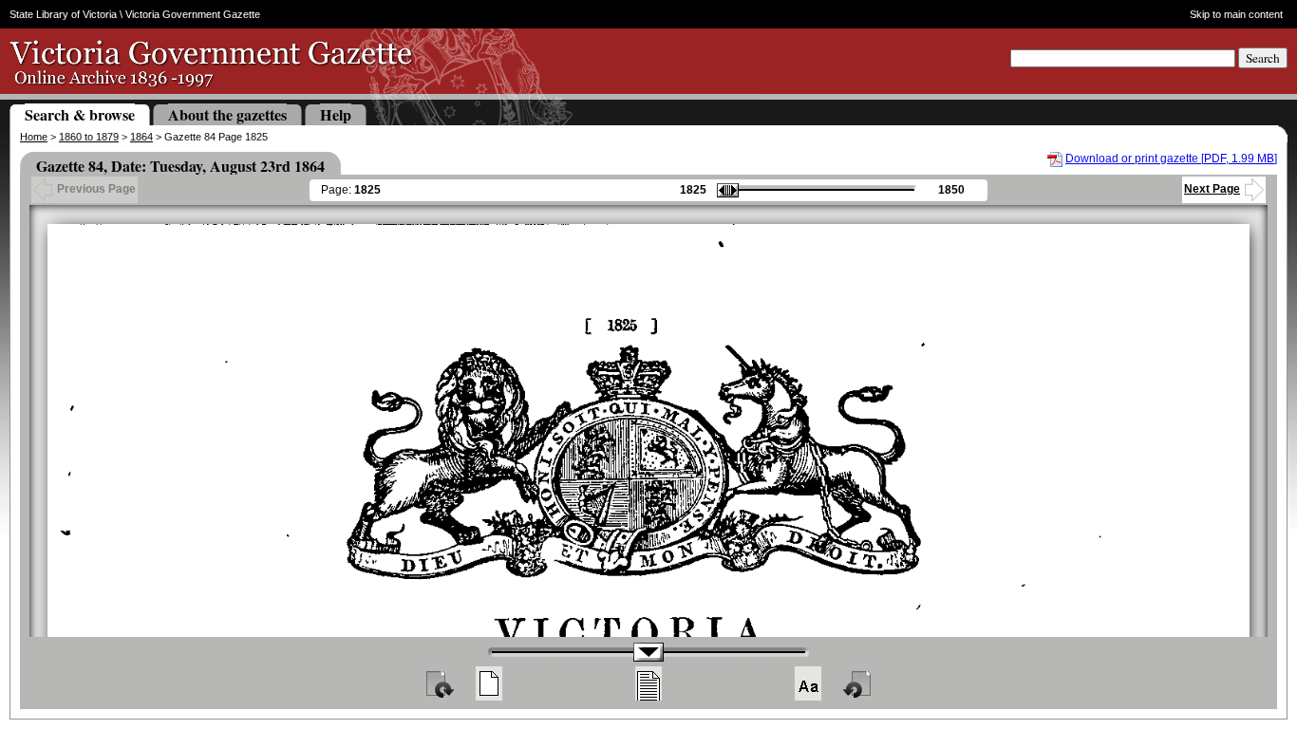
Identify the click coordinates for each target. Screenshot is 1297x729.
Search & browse (80, 114)
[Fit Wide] (648, 683)
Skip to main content (1236, 14)
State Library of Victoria (63, 14)
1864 (141, 136)
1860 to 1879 (89, 136)
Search (1263, 57)
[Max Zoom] (808, 683)
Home (33, 136)
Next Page (1212, 189)
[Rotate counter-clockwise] (858, 683)
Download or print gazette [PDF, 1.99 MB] (1171, 158)
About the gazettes (227, 114)
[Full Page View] (489, 683)
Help (335, 114)
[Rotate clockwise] (438, 683)
